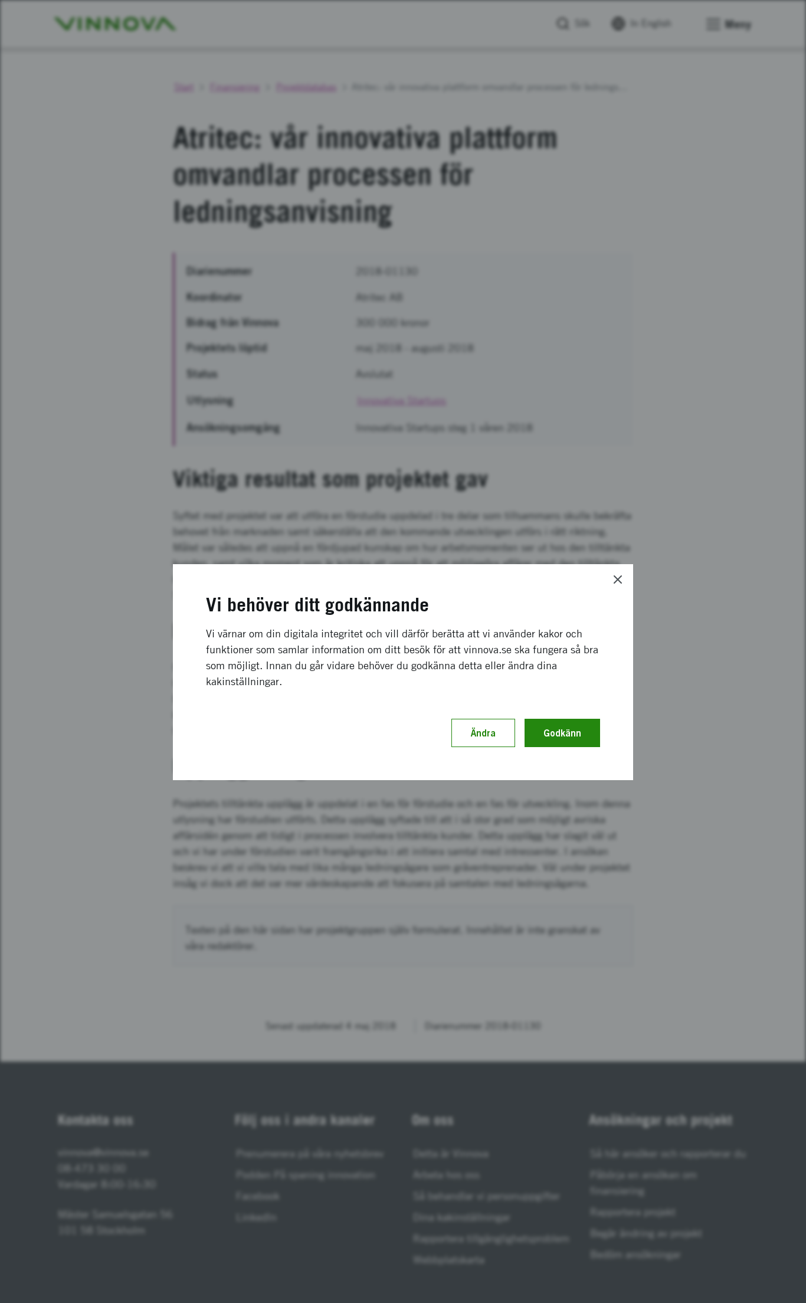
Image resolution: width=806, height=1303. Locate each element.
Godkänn (562, 733)
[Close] (617, 579)
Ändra (483, 733)
